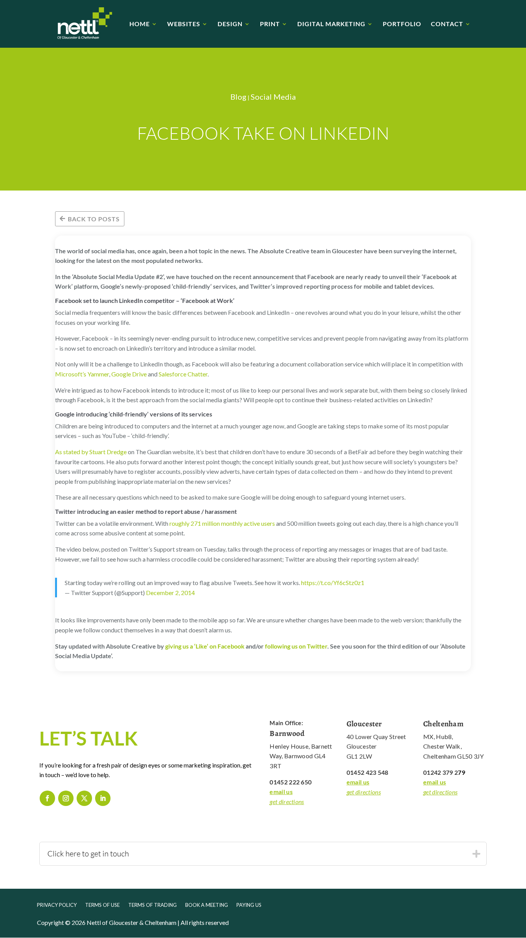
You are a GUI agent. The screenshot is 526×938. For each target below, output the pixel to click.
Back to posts (94, 218)
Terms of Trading (152, 905)
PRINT (270, 24)
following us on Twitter (296, 646)
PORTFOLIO (402, 24)
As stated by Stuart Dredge (91, 451)
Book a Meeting (206, 905)
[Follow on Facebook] (47, 798)
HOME (139, 24)
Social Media (273, 96)
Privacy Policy (57, 905)
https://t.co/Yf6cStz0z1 (332, 582)
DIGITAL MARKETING (331, 24)
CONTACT (447, 24)
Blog (238, 96)
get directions (287, 801)
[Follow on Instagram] (66, 798)
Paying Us (248, 905)
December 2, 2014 (170, 592)
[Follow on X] (84, 798)
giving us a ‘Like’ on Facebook (205, 646)
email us (281, 791)
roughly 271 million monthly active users (222, 523)
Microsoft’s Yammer (82, 374)
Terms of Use (102, 905)
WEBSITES (183, 24)
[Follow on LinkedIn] (103, 798)
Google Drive (129, 374)
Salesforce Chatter (183, 374)
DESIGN (230, 24)
